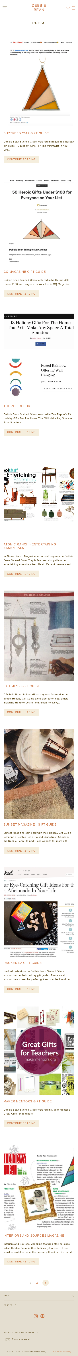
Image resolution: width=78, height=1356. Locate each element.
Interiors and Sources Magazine (34, 1235)
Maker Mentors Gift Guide (28, 1101)
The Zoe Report (18, 406)
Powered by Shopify (62, 1352)
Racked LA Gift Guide (23, 962)
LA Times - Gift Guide (22, 686)
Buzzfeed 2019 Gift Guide (26, 133)
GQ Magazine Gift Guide (25, 271)
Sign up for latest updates (21, 1332)
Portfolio (10, 1305)
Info (6, 1296)
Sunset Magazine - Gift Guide (30, 824)
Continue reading (21, 159)
